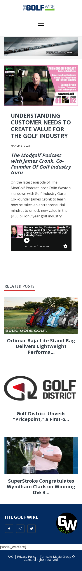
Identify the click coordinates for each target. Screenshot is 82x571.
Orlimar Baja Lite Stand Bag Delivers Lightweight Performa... (41, 346)
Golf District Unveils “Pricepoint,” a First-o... (41, 416)
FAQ (10, 556)
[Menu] (41, 24)
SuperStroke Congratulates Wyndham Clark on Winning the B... (41, 486)
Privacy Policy (26, 556)
